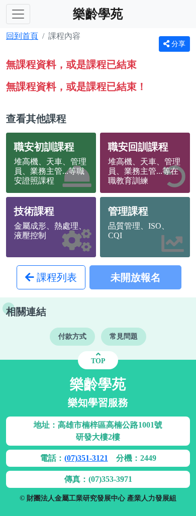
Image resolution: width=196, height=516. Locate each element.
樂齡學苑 (98, 14)
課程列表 (55, 277)
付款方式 (72, 336)
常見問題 (124, 336)
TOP (98, 361)
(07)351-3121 (86, 458)
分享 (177, 44)
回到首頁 (22, 36)
